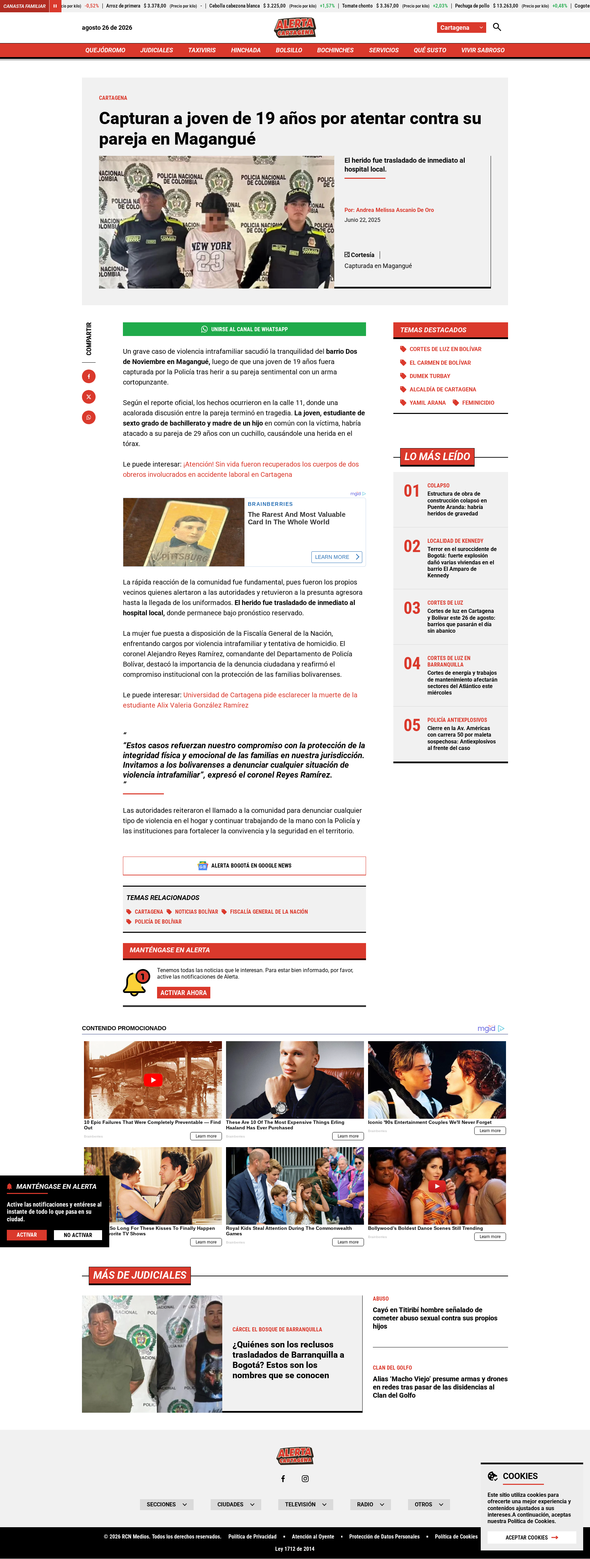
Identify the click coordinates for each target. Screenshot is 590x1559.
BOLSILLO (289, 50)
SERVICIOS (384, 50)
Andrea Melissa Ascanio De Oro (395, 210)
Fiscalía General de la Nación (269, 912)
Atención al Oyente (313, 1537)
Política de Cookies (531, 1521)
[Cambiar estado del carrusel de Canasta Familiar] (55, 6)
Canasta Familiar (24, 6)
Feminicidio (478, 403)
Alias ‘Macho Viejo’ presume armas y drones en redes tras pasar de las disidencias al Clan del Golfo (440, 1387)
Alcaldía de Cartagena (443, 389)
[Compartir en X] (89, 397)
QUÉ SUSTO (430, 50)
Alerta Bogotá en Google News (251, 865)
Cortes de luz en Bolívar (445, 349)
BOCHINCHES (335, 50)
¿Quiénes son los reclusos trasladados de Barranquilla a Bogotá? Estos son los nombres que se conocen (288, 1360)
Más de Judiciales (139, 1275)
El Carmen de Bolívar (440, 363)
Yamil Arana (428, 403)
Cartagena (149, 912)
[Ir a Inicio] (295, 27)
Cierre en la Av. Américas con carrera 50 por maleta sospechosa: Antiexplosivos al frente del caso (461, 738)
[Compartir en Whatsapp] (89, 417)
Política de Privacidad (252, 1537)
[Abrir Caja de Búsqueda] (497, 27)
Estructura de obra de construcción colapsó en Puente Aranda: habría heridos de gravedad (457, 503)
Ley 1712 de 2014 (294, 1549)
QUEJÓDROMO (105, 50)
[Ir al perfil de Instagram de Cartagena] (305, 1478)
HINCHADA (246, 50)
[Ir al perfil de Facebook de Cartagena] (283, 1478)
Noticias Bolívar (196, 912)
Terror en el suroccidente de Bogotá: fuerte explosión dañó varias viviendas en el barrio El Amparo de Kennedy (462, 562)
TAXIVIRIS (202, 50)
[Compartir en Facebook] (89, 376)
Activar (27, 1235)
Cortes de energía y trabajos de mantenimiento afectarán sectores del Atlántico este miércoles (462, 683)
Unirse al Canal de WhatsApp (249, 329)
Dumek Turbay (430, 376)
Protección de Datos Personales (384, 1537)
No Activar (78, 1235)
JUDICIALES (156, 50)
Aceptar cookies (527, 1537)
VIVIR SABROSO (483, 50)
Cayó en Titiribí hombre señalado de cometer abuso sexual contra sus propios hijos (435, 1318)
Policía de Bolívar (158, 921)
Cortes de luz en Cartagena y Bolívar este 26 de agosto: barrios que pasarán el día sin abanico (461, 621)
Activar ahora (183, 993)
